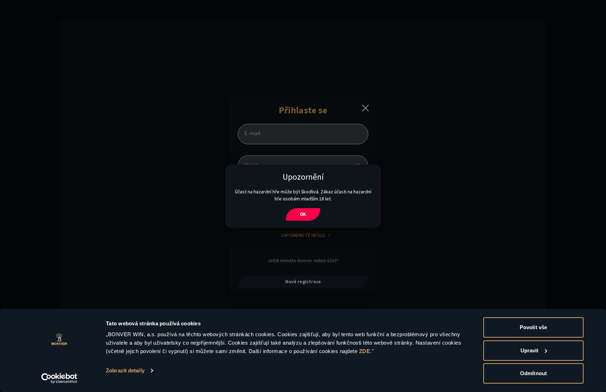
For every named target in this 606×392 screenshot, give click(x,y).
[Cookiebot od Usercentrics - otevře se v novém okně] (59, 378)
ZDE (364, 351)
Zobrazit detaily (125, 370)
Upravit (529, 350)
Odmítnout (533, 373)
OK (303, 214)
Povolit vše (533, 327)
